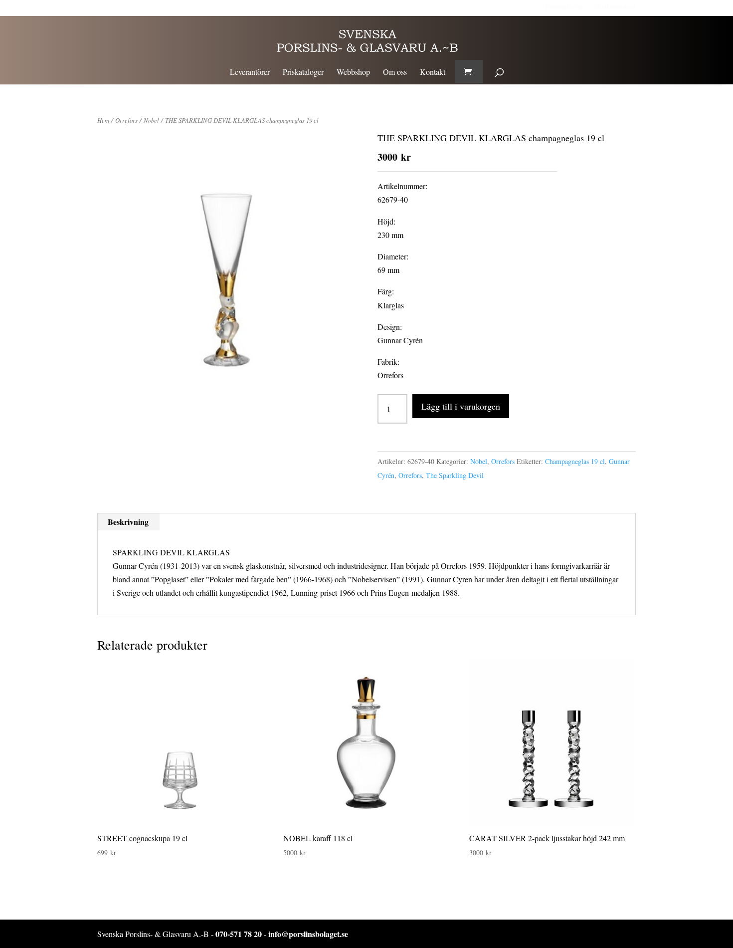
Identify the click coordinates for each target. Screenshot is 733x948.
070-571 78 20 (238, 934)
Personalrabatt (565, 6)
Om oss (395, 72)
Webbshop (353, 72)
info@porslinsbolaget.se (308, 934)
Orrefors (126, 120)
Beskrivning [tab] (128, 521)
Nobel (151, 120)
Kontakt (432, 72)
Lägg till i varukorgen (460, 406)
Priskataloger (303, 72)
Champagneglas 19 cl (575, 461)
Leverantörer (250, 72)
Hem (103, 120)
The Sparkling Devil (455, 475)
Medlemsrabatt (615, 6)
